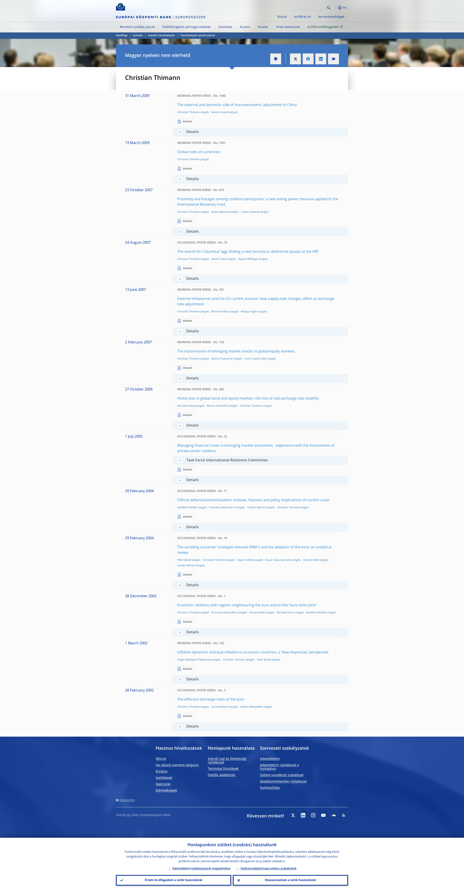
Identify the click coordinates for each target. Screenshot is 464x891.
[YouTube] (323, 815)
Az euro (245, 27)
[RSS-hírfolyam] (343, 815)
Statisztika (225, 27)
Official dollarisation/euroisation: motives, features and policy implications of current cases (253, 500)
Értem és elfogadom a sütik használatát (173, 880)
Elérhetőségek (166, 790)
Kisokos (161, 771)
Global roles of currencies (198, 152)
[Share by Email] (333, 58)
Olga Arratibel (245, 560)
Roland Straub (220, 112)
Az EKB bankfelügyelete (323, 27)
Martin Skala (219, 259)
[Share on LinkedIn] (320, 58)
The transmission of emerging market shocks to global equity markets (236, 351)
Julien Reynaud (220, 212)
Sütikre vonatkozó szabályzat (281, 775)
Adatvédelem (270, 759)
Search (329, 8)
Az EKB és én (302, 17)
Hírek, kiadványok (288, 27)
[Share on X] (295, 58)
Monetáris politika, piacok (137, 27)
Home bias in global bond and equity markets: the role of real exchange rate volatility (248, 398)
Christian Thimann (188, 112)
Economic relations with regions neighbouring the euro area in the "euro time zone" (247, 605)
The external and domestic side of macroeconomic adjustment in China (237, 105)
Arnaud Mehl (311, 560)
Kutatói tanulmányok (161, 35)
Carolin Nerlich (256, 507)
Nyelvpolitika (270, 788)
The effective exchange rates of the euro (210, 699)
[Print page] (275, 58)
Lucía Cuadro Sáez (256, 359)
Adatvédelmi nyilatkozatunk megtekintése (201, 868)
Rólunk (282, 17)
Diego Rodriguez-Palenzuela (194, 660)
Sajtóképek (164, 778)
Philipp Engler (249, 311)
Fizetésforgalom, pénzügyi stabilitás (186, 27)
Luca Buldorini (220, 707)
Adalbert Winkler (187, 507)
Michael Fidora (220, 311)
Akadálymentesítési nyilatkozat (283, 781)
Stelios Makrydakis (251, 707)
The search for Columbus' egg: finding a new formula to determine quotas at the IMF (247, 252)
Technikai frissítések (223, 768)
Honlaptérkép (127, 800)
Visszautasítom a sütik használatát (290, 880)
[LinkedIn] (303, 815)
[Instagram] (313, 815)
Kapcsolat (163, 784)
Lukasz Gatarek (250, 212)
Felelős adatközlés (221, 775)
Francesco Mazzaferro (222, 507)
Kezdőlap (121, 35)
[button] (335, 8)
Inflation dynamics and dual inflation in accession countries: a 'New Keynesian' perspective (252, 652)
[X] (293, 815)
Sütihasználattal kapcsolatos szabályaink (269, 868)
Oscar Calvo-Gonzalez (278, 560)
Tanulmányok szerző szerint (197, 35)
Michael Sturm (286, 612)
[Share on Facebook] (308, 58)
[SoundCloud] (333, 815)
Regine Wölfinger (248, 259)
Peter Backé (184, 560)
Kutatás (263, 27)
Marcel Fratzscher (222, 359)
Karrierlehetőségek (331, 17)
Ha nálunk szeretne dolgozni (177, 765)
